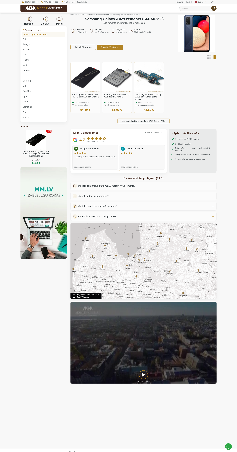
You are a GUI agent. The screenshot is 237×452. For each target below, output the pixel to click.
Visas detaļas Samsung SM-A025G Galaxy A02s (143, 121)
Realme (26, 101)
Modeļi (59, 24)
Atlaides (24, 126)
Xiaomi (25, 117)
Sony (25, 112)
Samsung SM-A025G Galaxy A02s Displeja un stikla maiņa (85, 96)
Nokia (25, 86)
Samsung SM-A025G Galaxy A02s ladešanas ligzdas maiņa (148, 97)
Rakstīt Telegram (83, 47)
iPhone (26, 60)
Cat (24, 39)
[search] (214, 8)
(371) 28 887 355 (51, 2)
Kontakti (179, 2)
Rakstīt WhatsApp (110, 47)
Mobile (49, 8)
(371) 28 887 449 (32, 2)
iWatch (25, 65)
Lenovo (26, 70)
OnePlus (26, 91)
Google (26, 44)
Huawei (26, 49)
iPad (24, 54)
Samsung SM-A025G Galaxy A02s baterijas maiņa (117, 96)
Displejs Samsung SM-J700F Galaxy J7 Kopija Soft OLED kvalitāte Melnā (36, 153)
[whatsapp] (228, 446)
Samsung (27, 107)
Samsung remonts (34, 30)
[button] (119, 170)
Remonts (28, 24)
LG (23, 75)
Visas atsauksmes (153, 133)
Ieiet (188, 2)
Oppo (25, 96)
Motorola (26, 81)
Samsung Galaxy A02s (35, 34)
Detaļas (45, 24)
